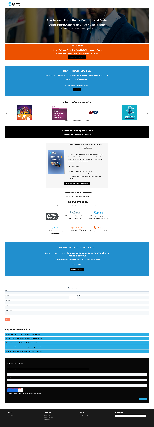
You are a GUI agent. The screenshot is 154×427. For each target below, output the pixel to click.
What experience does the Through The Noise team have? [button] (22, 343)
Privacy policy (11, 415)
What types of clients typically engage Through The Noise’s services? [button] (25, 351)
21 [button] (87, 120)
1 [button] (65, 120)
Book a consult (47, 419)
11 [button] (76, 120)
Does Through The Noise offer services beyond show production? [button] (24, 347)
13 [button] (78, 120)
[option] (24, 112)
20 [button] (86, 120)
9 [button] (74, 120)
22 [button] (88, 120)
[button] (6, 113)
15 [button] (80, 120)
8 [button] (73, 120)
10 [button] (75, 120)
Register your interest (49, 417)
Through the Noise (78, 425)
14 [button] (79, 120)
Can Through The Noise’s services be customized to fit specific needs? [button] (25, 339)
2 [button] (66, 120)
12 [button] (77, 120)
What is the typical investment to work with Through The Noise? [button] (24, 334)
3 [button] (67, 120)
